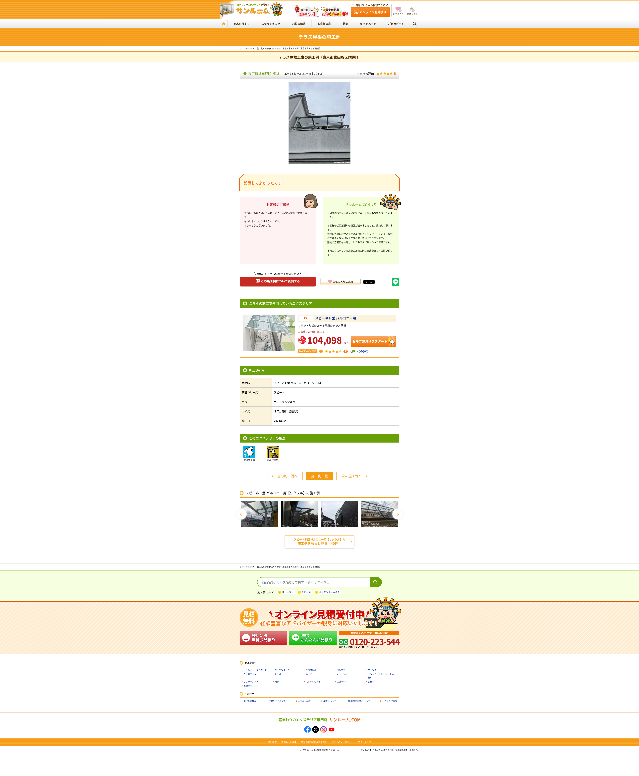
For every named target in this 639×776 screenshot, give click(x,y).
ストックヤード (313, 681)
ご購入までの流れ (277, 701)
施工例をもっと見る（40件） (319, 541)
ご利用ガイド (396, 24)
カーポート (280, 674)
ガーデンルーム (282, 670)
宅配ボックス (249, 685)
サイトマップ (364, 741)
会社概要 (272, 741)
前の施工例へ (287, 476)
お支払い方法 (304, 701)
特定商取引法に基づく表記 (314, 741)
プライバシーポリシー (342, 741)
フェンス (372, 670)
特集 (345, 24)
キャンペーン (368, 24)
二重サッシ (342, 681)
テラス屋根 (311, 670)
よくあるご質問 (389, 701)
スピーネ (279, 392)
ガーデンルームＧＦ (329, 592)
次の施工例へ (352, 476)
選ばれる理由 (249, 701)
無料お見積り (263, 637)
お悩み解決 (299, 24)
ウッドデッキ (249, 674)
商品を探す (240, 24)
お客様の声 (324, 24)
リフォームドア (251, 681)
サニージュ (288, 592)
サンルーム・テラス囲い (255, 670)
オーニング (342, 674)
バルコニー (342, 670)
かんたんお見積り (317, 637)
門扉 (277, 681)
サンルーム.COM (319, 720)
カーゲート (311, 674)
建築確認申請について (359, 701)
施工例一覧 (319, 476)
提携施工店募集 (289, 741)
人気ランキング (271, 24)
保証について (329, 701)
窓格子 (371, 681)
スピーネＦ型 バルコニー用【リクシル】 (303, 73)
